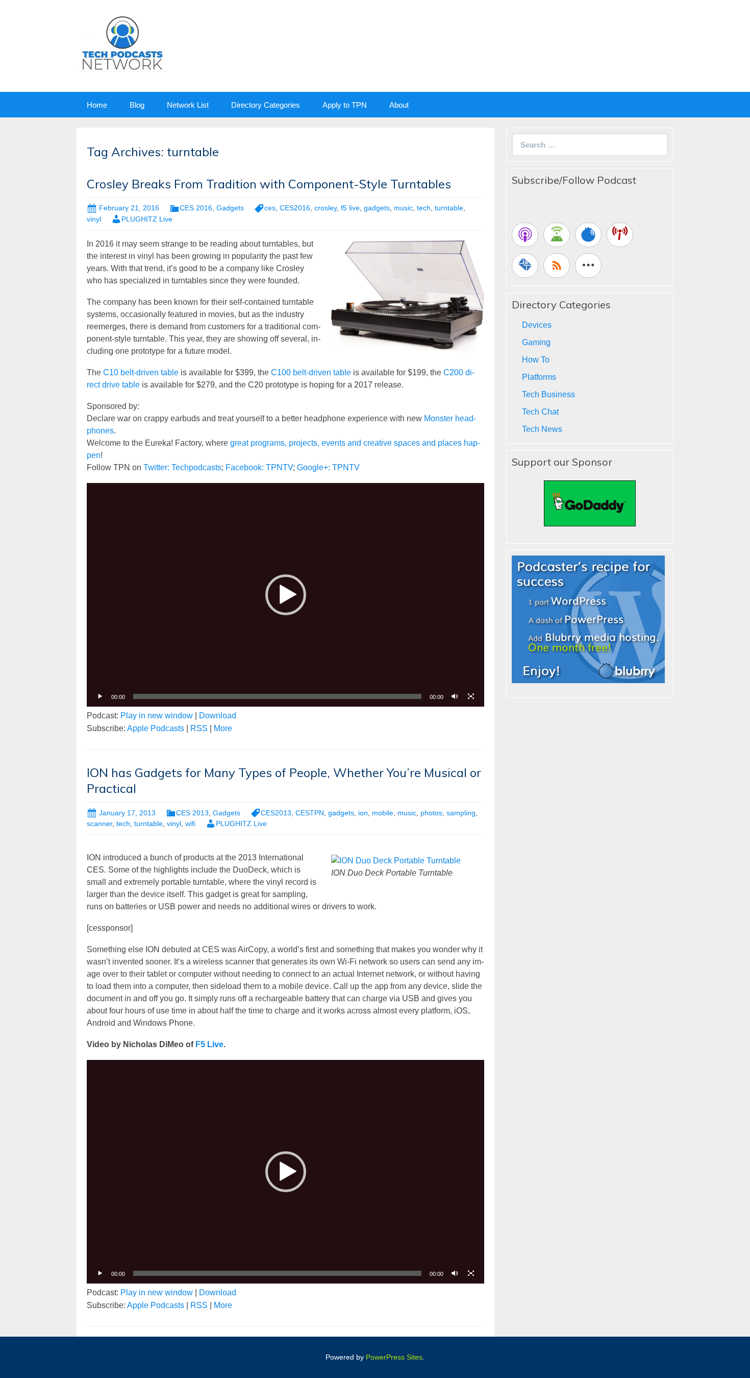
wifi (190, 823)
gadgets (377, 208)
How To (535, 359)
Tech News (542, 429)
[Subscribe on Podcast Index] (620, 235)
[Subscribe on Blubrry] (588, 235)
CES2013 (276, 813)
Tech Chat (540, 411)
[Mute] (454, 696)
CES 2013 (192, 813)
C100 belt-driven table (311, 372)
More (223, 728)
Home (97, 105)
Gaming (536, 342)
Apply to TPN (344, 105)
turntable (449, 208)
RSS (199, 728)
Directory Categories (265, 105)
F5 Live (209, 1044)
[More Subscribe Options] (588, 265)
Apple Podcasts (155, 728)
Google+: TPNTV (328, 467)
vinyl (94, 219)
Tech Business (548, 394)
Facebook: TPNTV (259, 467)
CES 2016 (196, 208)
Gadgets (230, 208)
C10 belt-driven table (141, 372)
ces (270, 208)
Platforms (539, 377)
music (403, 208)
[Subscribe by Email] (525, 265)
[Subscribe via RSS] (556, 265)
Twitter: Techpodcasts (182, 467)
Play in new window (156, 715)
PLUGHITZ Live (146, 219)
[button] (285, 594)
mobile (382, 813)
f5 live (350, 208)
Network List (188, 105)
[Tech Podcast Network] (122, 42)
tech (424, 208)
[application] (285, 595)
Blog (137, 105)
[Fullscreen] (471, 696)
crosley (325, 208)
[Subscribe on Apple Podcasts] (525, 235)
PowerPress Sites (394, 1357)
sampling (461, 813)
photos (431, 813)
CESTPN (309, 813)
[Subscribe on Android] (556, 235)
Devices (537, 325)
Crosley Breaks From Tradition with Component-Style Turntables (269, 183)
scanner (99, 823)
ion (363, 813)
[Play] (100, 696)
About (399, 105)
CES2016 (295, 208)
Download (217, 715)
